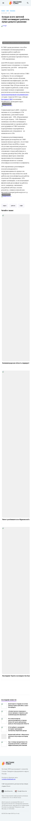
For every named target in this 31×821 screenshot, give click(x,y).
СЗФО (7, 10)
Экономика (12, 10)
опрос (4, 205)
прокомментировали (8, 95)
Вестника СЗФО (7, 99)
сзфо (21, 205)
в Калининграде (22, 95)
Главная (3, 10)
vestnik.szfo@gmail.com (8, 779)
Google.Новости (22, 791)
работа (13, 205)
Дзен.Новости (8, 791)
